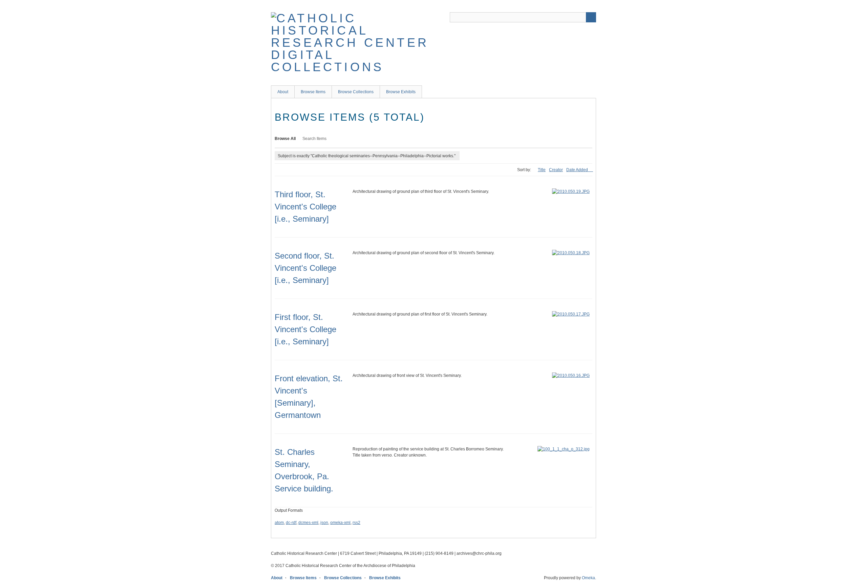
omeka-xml (340, 522)
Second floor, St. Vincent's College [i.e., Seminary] (305, 268)
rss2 (356, 522)
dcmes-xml (308, 522)
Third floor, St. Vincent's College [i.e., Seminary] (305, 206)
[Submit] (591, 17)
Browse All (285, 138)
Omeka (588, 577)
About (282, 91)
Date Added (577, 169)
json (324, 522)
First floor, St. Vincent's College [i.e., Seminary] (305, 329)
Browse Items (313, 91)
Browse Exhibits (401, 91)
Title (542, 169)
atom (279, 522)
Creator (556, 169)
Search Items (314, 138)
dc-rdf (291, 522)
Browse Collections (356, 91)
